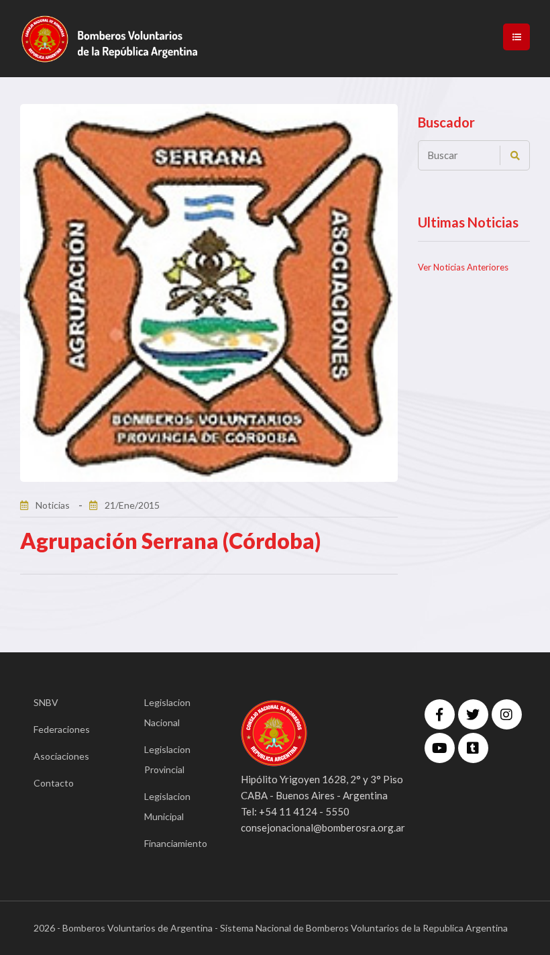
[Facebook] (440, 714)
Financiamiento (172, 843)
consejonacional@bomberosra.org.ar (323, 827)
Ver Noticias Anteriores (463, 267)
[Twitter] (473, 714)
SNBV (46, 702)
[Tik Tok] (473, 748)
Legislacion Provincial (167, 759)
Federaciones (62, 729)
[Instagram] (507, 714)
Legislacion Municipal (167, 806)
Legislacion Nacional (167, 712)
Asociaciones (61, 756)
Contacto (54, 783)
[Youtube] (440, 748)
